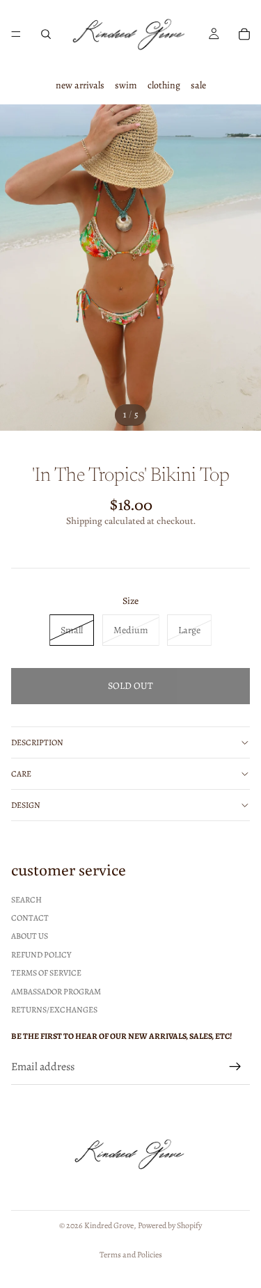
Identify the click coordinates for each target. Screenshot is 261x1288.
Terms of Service (46, 973)
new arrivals (80, 85)
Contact (30, 917)
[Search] (46, 34)
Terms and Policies (131, 1254)
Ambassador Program (56, 991)
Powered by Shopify (170, 1225)
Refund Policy (41, 954)
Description (37, 742)
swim (126, 85)
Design (25, 805)
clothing (164, 85)
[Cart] (244, 34)
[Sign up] (235, 1067)
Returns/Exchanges (54, 1009)
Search (26, 899)
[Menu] (16, 34)
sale (198, 85)
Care (21, 773)
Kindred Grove (109, 1225)
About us (29, 936)
